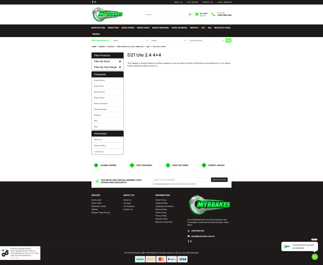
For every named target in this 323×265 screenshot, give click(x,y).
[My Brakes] (107, 14)
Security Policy (161, 219)
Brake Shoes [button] (143, 28)
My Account (96, 200)
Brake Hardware (100, 103)
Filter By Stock (102, 61)
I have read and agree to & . (175, 184)
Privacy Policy (191, 184)
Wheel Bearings (100, 109)
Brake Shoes (99, 98)
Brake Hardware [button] (160, 28)
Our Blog (127, 203)
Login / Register (224, 2)
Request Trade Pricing (100, 212)
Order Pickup (160, 200)
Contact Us (98, 152)
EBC (96, 121)
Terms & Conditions (178, 184)
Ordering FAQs (161, 203)
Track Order (96, 203)
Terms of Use (160, 212)
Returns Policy (100, 145)
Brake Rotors (99, 80)
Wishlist (94, 209)
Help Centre (192, 2)
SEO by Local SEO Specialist (186, 253)
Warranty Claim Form (163, 222)
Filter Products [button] (102, 55)
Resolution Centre (98, 206)
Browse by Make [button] (222, 28)
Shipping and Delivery (164, 206)
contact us (207, 2)
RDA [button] (209, 28)
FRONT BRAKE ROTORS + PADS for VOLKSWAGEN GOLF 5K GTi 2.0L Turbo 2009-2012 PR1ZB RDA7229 (24, 253)
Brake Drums (99, 92)
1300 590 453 (224, 15)
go (228, 40)
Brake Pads (99, 86)
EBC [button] (203, 28)
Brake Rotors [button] (98, 28)
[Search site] (190, 14)
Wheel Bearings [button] (179, 28)
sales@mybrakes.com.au (202, 236)
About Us (178, 2)
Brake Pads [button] (113, 28)
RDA (96, 127)
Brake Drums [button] (128, 28)
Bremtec (97, 115)
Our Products (128, 206)
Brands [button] (96, 34)
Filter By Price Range (105, 67)
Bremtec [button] (194, 28)
